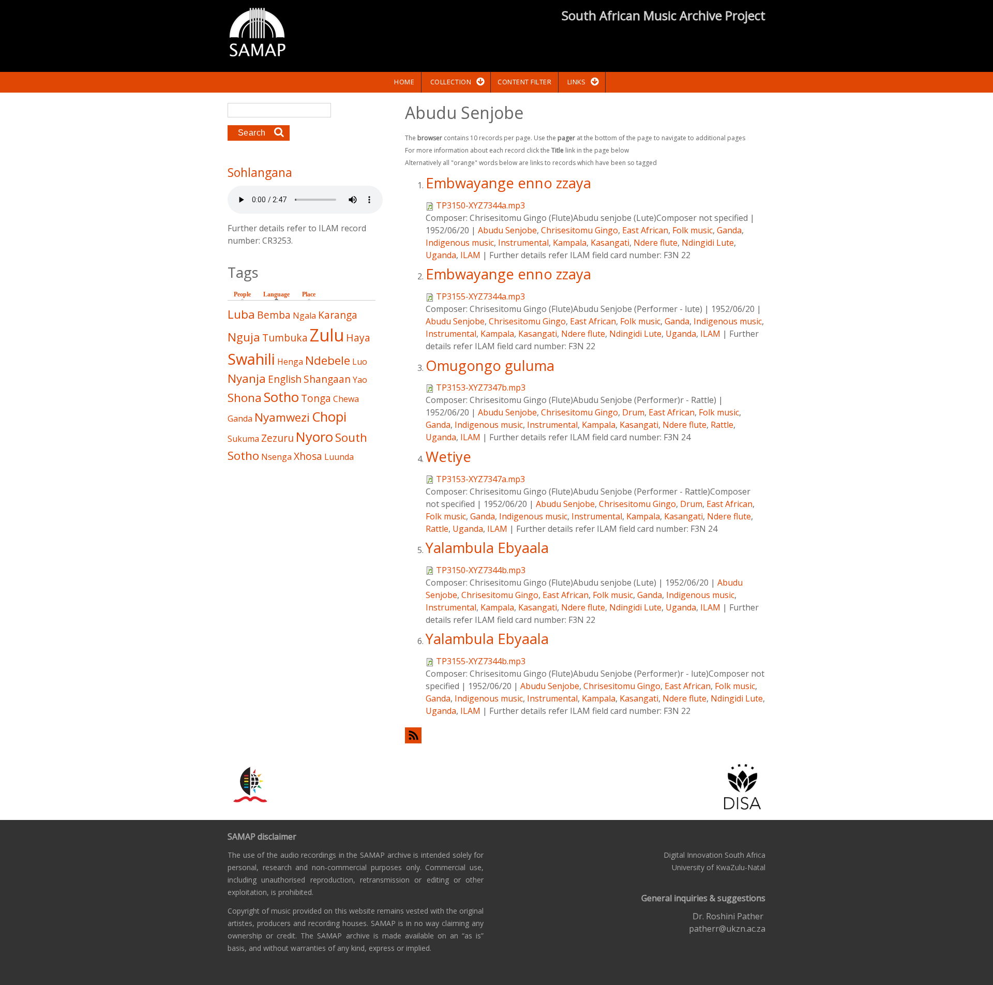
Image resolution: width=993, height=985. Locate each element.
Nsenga (276, 456)
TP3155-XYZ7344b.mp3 (480, 661)
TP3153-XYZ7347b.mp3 (480, 387)
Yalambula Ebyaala (487, 547)
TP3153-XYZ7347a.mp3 (480, 479)
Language (279, 294)
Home (404, 81)
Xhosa (308, 456)
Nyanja (247, 378)
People (242, 294)
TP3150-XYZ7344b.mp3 (480, 570)
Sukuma (243, 438)
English (285, 379)
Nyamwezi (282, 417)
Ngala (304, 315)
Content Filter (524, 81)
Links (576, 81)
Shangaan (327, 379)
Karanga (337, 315)
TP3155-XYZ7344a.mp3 (480, 296)
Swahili (251, 359)
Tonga (316, 398)
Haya (358, 338)
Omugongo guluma (490, 365)
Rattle (722, 424)
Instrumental (523, 242)
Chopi (329, 417)
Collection (450, 81)
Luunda (339, 456)
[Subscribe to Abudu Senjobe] (585, 735)
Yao (360, 379)
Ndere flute (656, 242)
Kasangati (610, 242)
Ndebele (327, 360)
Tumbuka (285, 338)
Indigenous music (460, 242)
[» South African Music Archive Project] (257, 33)
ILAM (470, 255)
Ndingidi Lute (708, 242)
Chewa (346, 399)
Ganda (729, 230)
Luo (359, 361)
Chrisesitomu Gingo (579, 230)
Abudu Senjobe (507, 230)
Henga (290, 361)
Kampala (569, 242)
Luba (241, 314)
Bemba (274, 315)
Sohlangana (260, 172)
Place (308, 294)
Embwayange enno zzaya (508, 182)
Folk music (692, 230)
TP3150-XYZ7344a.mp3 (480, 205)
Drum (633, 412)
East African (645, 230)
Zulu (327, 335)
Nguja (244, 337)
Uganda (441, 255)
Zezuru (277, 438)
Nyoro (314, 437)
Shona (245, 398)
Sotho (281, 397)
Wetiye (448, 456)
